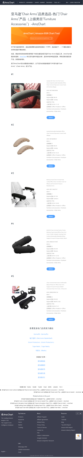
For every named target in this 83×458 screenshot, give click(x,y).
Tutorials (63, 419)
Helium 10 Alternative (43, 435)
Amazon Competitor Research (45, 440)
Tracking (20, 427)
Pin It (60, 387)
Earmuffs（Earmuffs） (41, 334)
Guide (63, 417)
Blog (62, 422)
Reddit (34, 387)
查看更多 (51, 117)
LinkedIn (55, 387)
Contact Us (40, 430)
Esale (19, 452)
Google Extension (42, 438)
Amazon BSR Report (67, 427)
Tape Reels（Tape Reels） (41, 346)
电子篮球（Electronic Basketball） (41, 338)
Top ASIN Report (66, 425)
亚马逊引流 (41, 373)
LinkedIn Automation (24, 449)
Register (77, 2)
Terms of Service (42, 427)
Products (22, 2)
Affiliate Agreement (42, 419)
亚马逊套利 (41, 365)
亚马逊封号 (41, 369)
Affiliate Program (42, 417)
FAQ (38, 433)
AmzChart (23, 57)
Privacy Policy (41, 425)
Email (45, 387)
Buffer (50, 387)
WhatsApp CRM (22, 447)
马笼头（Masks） (41, 350)
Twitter (29, 387)
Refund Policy (41, 422)
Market (42, 2)
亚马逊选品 (41, 361)
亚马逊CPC (41, 377)
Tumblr (40, 387)
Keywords (21, 419)
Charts (37, 2)
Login (72, 2)
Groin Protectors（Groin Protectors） (41, 342)
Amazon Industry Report (68, 430)
